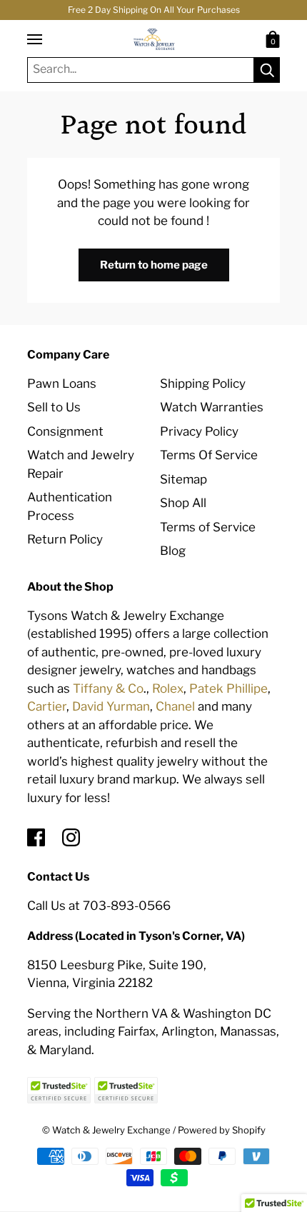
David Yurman (111, 706)
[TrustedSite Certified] (59, 1090)
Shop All (183, 503)
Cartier (46, 706)
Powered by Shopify (222, 1130)
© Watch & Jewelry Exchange (106, 1130)
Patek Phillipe (228, 688)
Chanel (175, 706)
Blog (173, 551)
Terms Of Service (209, 455)
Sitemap (183, 479)
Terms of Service (208, 527)
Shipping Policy (203, 383)
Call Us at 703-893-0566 (99, 905)
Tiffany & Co (108, 688)
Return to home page (154, 265)
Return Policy (65, 539)
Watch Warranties (211, 407)
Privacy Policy (199, 431)
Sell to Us (54, 407)
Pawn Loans (61, 383)
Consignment (65, 431)
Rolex (167, 688)
